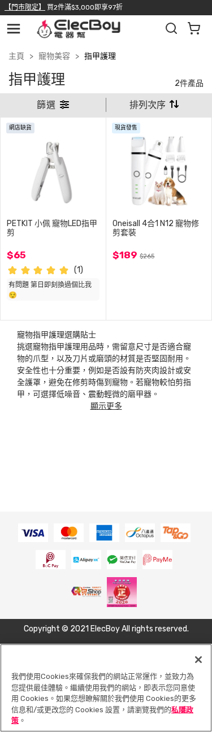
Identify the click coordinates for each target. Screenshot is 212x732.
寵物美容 (54, 56)
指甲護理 (100, 56)
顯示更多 (106, 406)
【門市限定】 (25, 7)
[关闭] (198, 659)
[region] (106, 688)
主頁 (16, 56)
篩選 (48, 104)
